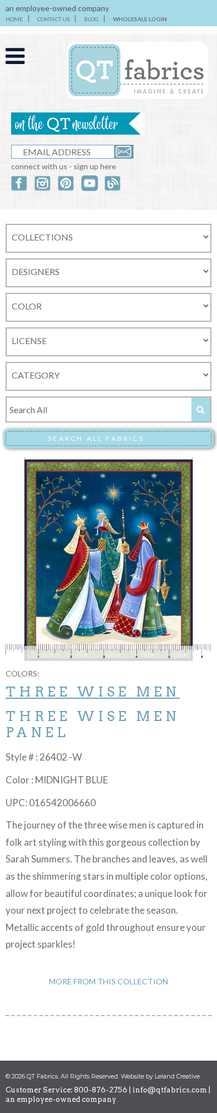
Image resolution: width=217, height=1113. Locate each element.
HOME (14, 19)
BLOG (91, 19)
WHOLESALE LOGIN (140, 19)
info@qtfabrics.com (169, 1090)
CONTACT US (53, 19)
